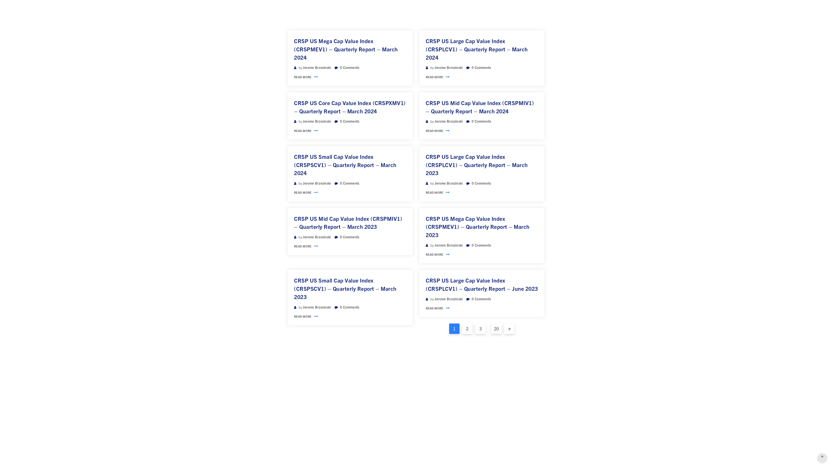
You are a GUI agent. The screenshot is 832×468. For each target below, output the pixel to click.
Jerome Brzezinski (317, 67)
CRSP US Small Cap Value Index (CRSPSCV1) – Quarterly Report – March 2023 (345, 288)
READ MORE (303, 76)
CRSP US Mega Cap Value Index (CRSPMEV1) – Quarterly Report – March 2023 (478, 226)
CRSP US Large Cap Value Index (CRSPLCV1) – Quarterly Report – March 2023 (477, 164)
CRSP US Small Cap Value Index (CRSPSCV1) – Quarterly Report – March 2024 (345, 164)
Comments (349, 67)
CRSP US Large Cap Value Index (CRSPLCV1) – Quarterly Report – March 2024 (477, 49)
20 (496, 328)
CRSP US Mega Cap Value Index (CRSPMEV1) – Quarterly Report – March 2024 (346, 49)
